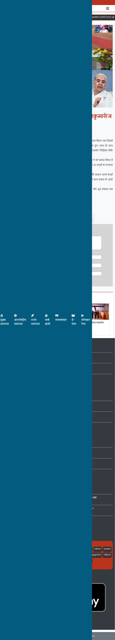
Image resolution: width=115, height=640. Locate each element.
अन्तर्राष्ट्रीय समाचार (20, 322)
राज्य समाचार (35, 322)
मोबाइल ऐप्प (85, 322)
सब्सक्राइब (61, 320)
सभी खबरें (47, 322)
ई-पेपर (74, 322)
